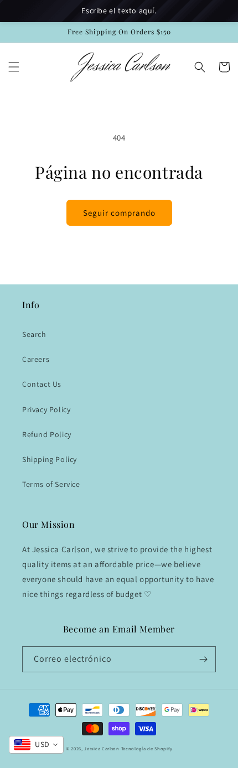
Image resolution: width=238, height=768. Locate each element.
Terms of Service (51, 484)
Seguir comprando (119, 212)
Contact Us (41, 384)
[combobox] (36, 745)
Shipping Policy (49, 459)
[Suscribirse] (203, 659)
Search (34, 334)
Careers (35, 359)
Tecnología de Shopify (147, 748)
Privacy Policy (46, 409)
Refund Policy (46, 434)
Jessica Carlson (102, 748)
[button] (14, 67)
